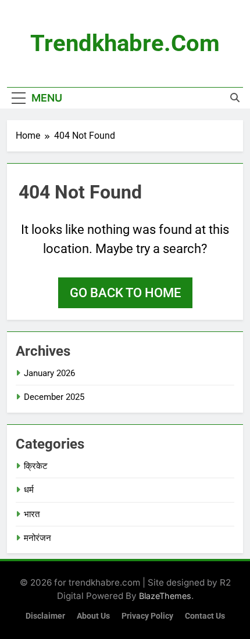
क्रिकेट (36, 466)
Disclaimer (45, 616)
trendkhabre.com (125, 43)
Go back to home (125, 293)
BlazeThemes (165, 596)
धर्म (29, 490)
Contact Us (205, 616)
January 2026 (49, 373)
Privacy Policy (147, 616)
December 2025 (54, 397)
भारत (32, 514)
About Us (93, 616)
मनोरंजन (37, 538)
